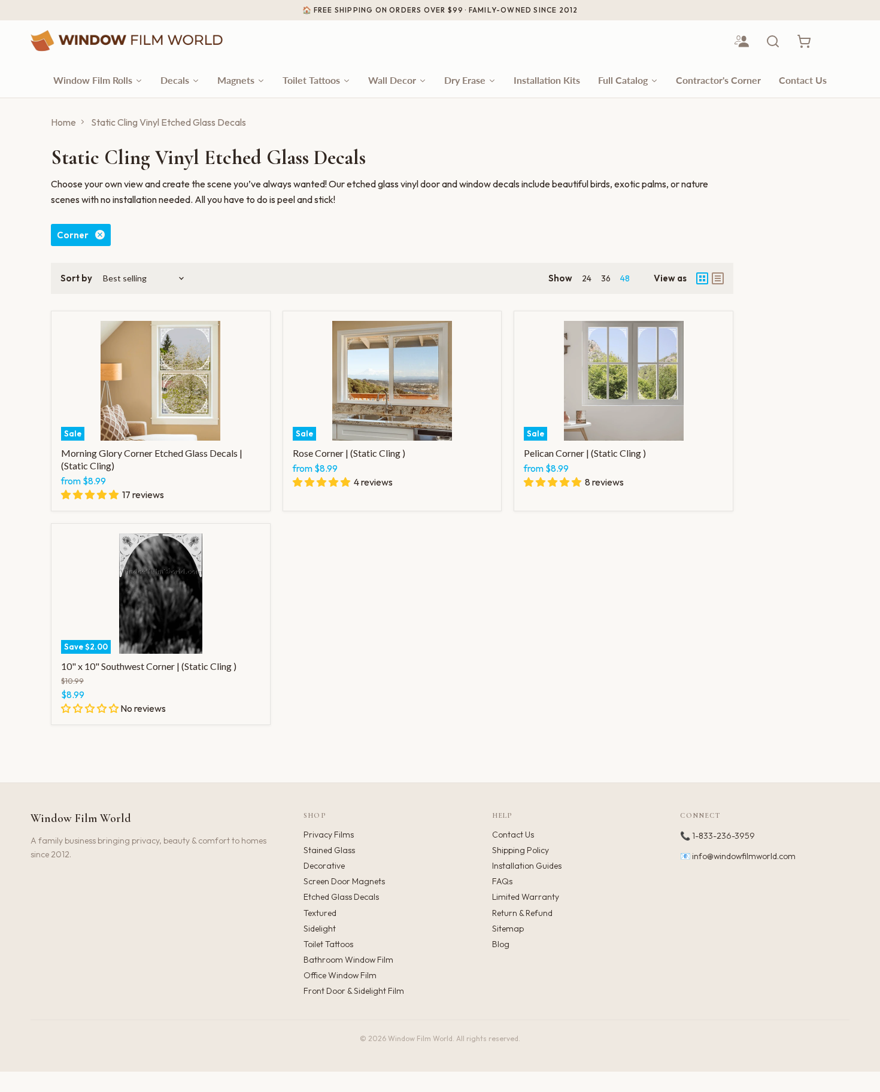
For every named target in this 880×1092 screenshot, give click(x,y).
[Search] (773, 41)
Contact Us (513, 834)
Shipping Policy (520, 850)
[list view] (718, 278)
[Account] (741, 41)
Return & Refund (522, 913)
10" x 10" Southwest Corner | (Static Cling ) (148, 666)
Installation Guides (527, 865)
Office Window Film (340, 975)
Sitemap (508, 928)
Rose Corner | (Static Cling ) (349, 453)
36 (606, 278)
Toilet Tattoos (328, 944)
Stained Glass (329, 850)
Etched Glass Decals (341, 897)
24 (586, 278)
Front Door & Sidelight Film (354, 991)
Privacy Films (329, 834)
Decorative (324, 865)
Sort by (76, 278)
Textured (320, 913)
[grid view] (702, 278)
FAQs (502, 881)
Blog (500, 944)
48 (625, 278)
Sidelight (320, 928)
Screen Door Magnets (344, 881)
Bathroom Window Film (348, 959)
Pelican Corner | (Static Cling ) (585, 453)
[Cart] (804, 41)
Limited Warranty (525, 897)
